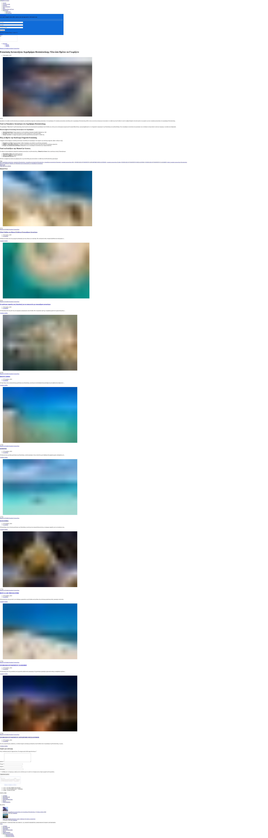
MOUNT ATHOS (5, 376)
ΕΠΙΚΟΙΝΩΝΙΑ (6, 802)
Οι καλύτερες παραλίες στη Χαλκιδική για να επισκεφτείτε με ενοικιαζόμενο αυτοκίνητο (25, 304)
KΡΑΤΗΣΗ (5, 798)
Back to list (2, 164)
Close (1, 823)
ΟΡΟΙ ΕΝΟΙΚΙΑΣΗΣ (8, 799)
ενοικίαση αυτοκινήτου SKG (67, 162)
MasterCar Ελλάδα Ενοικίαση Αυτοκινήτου (9, 48)
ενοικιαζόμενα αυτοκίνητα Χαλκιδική (52, 162)
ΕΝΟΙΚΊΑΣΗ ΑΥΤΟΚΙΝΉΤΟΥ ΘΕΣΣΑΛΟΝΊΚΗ (133, 162)
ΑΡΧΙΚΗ (5, 795)
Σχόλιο (2, 761)
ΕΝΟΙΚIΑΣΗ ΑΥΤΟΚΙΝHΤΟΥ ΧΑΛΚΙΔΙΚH (13, 665)
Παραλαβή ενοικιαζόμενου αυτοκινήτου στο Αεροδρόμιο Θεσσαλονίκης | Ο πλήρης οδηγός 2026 (24, 812)
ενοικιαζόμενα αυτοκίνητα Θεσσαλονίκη (35, 162)
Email (1, 766)
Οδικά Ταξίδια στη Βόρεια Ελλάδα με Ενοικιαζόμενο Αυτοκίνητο (18, 232)
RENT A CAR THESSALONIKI (9, 593)
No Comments (14, 813)
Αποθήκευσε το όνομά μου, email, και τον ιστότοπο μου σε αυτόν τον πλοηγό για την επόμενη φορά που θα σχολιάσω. (28, 771)
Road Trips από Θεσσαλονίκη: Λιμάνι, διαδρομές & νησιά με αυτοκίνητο (19, 819)
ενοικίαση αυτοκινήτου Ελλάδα (114, 162)
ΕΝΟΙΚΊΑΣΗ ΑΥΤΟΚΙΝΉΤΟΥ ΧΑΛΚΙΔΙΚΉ (156, 162)
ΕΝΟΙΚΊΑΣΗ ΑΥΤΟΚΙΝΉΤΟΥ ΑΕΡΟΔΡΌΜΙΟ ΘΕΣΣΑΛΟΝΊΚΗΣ (90, 162)
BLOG (4, 800)
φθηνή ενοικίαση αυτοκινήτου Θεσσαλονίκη (177, 162)
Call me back (3, 15)
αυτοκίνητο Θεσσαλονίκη (19, 162)
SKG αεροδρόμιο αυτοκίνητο (6, 162)
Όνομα (2, 764)
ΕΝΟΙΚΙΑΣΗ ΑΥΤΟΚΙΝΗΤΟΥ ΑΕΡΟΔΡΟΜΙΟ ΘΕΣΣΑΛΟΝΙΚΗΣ (19, 737)
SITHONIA (3, 448)
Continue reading (4, 240)
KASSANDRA (4, 521)
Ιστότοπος (2, 769)
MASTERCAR (6, 797)
